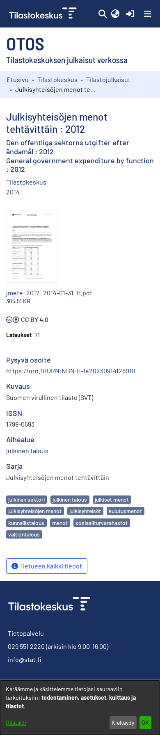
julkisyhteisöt (85, 510)
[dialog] (80, 707)
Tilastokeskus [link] (57, 79)
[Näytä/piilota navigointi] (148, 14)
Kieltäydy (123, 722)
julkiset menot (112, 499)
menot (60, 522)
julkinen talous (70, 499)
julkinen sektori (26, 499)
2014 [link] (13, 192)
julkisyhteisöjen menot (35, 510)
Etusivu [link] (18, 79)
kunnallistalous (26, 522)
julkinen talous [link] (27, 450)
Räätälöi (16, 722)
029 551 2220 (26, 646)
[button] (102, 14)
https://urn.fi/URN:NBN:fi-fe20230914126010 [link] (70, 370)
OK (145, 722)
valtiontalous (24, 534)
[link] (43, 14)
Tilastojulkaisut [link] (108, 79)
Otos (25, 43)
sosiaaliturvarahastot (101, 522)
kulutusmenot (125, 510)
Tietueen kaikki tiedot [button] (50, 566)
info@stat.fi (24, 659)
